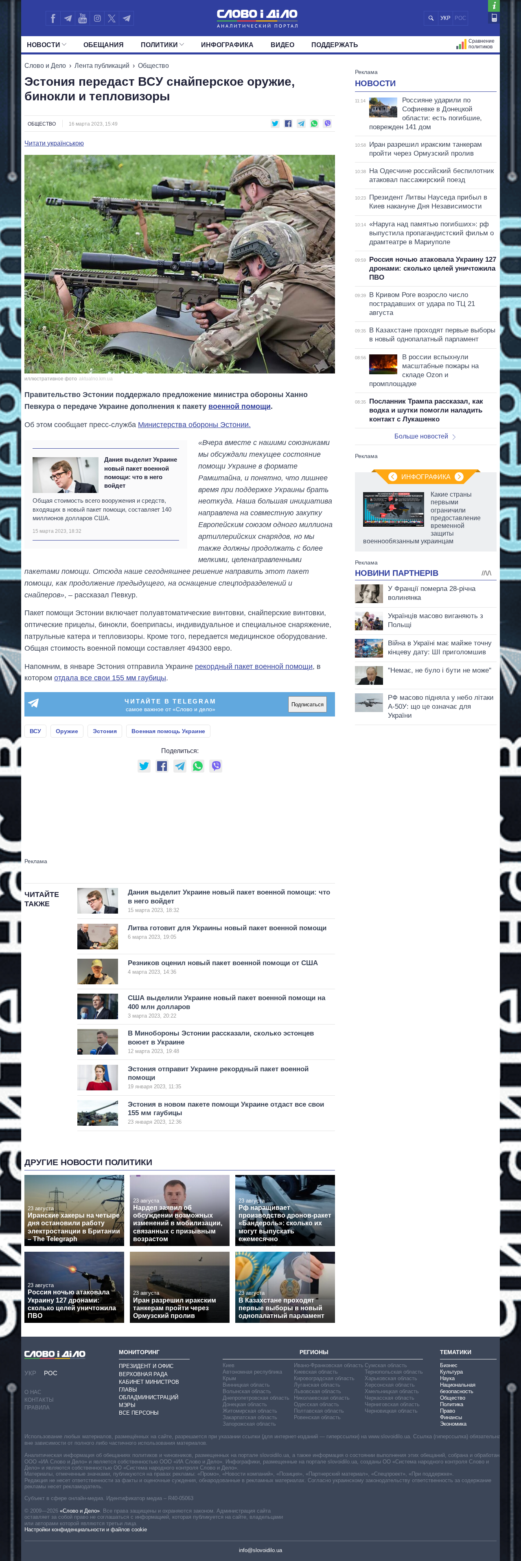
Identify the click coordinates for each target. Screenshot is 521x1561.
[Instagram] (97, 18)
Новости (43, 44)
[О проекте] (494, 6)
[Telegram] (67, 18)
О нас (32, 1392)
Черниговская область (392, 1404)
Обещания (103, 44)
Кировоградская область (324, 1378)
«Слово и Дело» (80, 1511)
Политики (159, 44)
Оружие (67, 731)
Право (447, 1411)
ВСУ (35, 731)
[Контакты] (494, 18)
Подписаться (307, 704)
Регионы (314, 1352)
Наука (447, 1378)
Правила (37, 1408)
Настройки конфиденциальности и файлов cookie (85, 1529)
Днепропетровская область (256, 1398)
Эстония (105, 731)
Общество (153, 65)
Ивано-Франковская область (328, 1365)
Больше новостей (421, 436)
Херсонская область (390, 1385)
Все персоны (139, 1413)
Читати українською (54, 143)
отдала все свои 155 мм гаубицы (110, 678)
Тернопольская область (394, 1372)
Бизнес (449, 1365)
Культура (451, 1372)
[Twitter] (111, 18)
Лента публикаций (101, 65)
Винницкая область (246, 1385)
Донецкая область (245, 1404)
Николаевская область (322, 1398)
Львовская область (317, 1391)
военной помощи (239, 406)
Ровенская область (317, 1417)
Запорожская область (249, 1424)
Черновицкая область (391, 1411)
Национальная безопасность (457, 1388)
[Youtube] (82, 18)
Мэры (127, 1405)
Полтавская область (319, 1411)
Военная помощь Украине (168, 731)
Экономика (453, 1424)
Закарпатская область (250, 1417)
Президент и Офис (146, 1366)
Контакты (39, 1400)
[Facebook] (53, 18)
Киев (228, 1365)
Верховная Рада (143, 1374)
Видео (282, 44)
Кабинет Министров (149, 1382)
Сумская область (386, 1365)
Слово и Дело (45, 65)
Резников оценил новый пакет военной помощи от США (223, 967)
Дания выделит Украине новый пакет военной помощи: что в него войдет (140, 472)
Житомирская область (250, 1411)
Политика (451, 1404)
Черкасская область (389, 1398)
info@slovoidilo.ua (260, 1550)
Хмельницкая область (392, 1391)
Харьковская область (391, 1378)
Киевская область (316, 1372)
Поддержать (334, 44)
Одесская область (316, 1404)
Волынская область (247, 1391)
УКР (445, 18)
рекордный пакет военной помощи (254, 666)
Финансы (451, 1417)
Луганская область (317, 1385)
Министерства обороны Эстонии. (194, 425)
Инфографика (227, 44)
